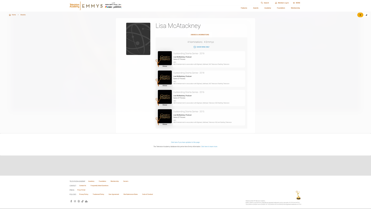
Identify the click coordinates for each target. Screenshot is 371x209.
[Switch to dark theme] (366, 15)
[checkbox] (201, 47)
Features (244, 8)
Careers (125, 181)
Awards (255, 8)
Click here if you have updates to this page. (185, 142)
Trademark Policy (98, 194)
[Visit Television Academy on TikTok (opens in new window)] (82, 201)
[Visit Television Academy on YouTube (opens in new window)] (86, 201)
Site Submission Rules (130, 194)
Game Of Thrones (179, 59)
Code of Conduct (147, 194)
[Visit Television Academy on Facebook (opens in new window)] (71, 201)
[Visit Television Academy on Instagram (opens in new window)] (75, 201)
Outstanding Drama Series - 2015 (188, 111)
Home (14, 15)
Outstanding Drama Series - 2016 (188, 92)
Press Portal (81, 190)
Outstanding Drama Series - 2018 (188, 73)
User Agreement (114, 194)
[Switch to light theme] (360, 15)
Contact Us (82, 185)
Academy (267, 8)
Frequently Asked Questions (99, 185)
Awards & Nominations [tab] (200, 35)
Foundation (281, 8)
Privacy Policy (83, 194)
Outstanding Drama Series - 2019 (188, 53)
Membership (295, 8)
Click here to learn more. (209, 146)
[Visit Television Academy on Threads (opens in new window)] (78, 201)
